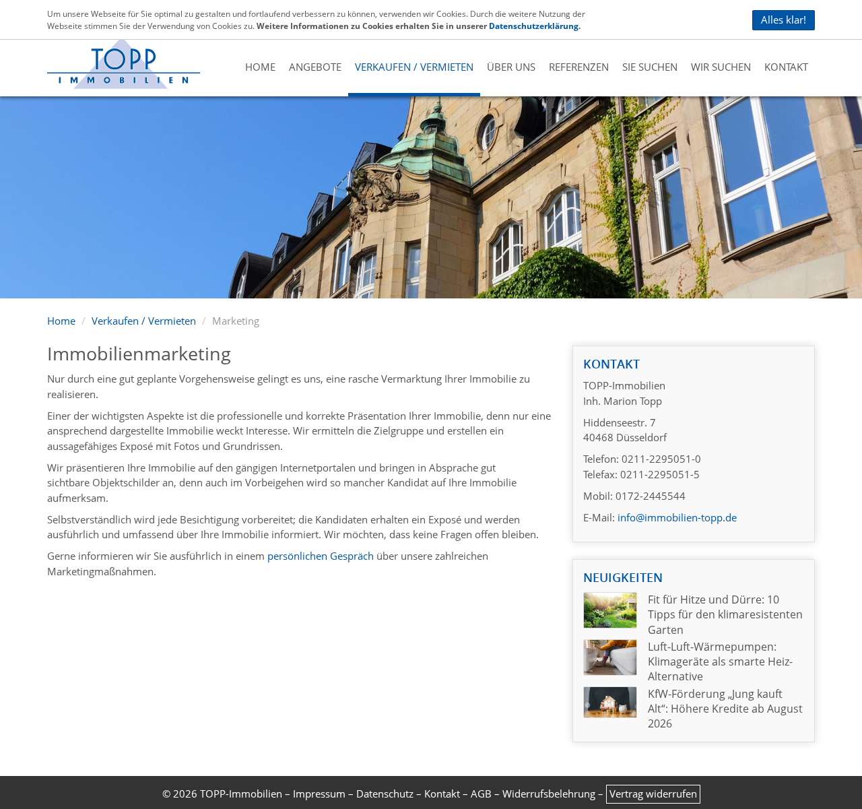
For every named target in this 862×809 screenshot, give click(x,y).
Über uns (511, 66)
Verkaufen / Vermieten (414, 66)
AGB (481, 793)
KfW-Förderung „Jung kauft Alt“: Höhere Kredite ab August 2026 (725, 709)
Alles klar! (783, 20)
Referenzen (579, 66)
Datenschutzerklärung (533, 26)
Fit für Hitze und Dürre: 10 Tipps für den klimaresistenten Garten (725, 614)
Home (260, 66)
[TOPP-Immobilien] (123, 61)
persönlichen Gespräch (320, 555)
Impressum (319, 793)
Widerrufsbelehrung (548, 793)
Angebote (315, 66)
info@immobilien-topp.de (676, 517)
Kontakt (786, 66)
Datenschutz (384, 793)
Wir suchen (721, 66)
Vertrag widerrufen (653, 793)
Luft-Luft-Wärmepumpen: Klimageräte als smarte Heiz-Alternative (720, 661)
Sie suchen (649, 66)
